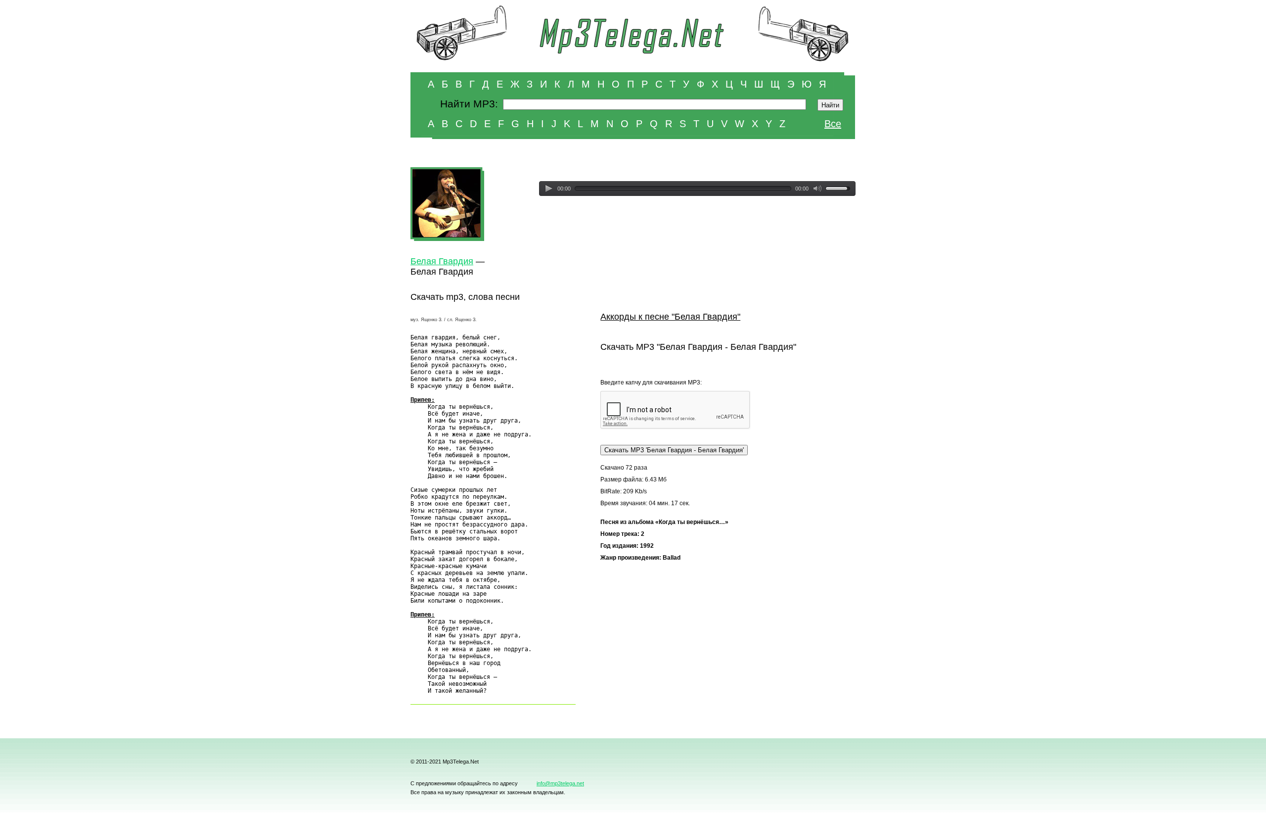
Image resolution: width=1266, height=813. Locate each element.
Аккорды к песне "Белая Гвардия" (670, 317)
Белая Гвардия (441, 261)
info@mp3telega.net (560, 783)
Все (832, 123)
